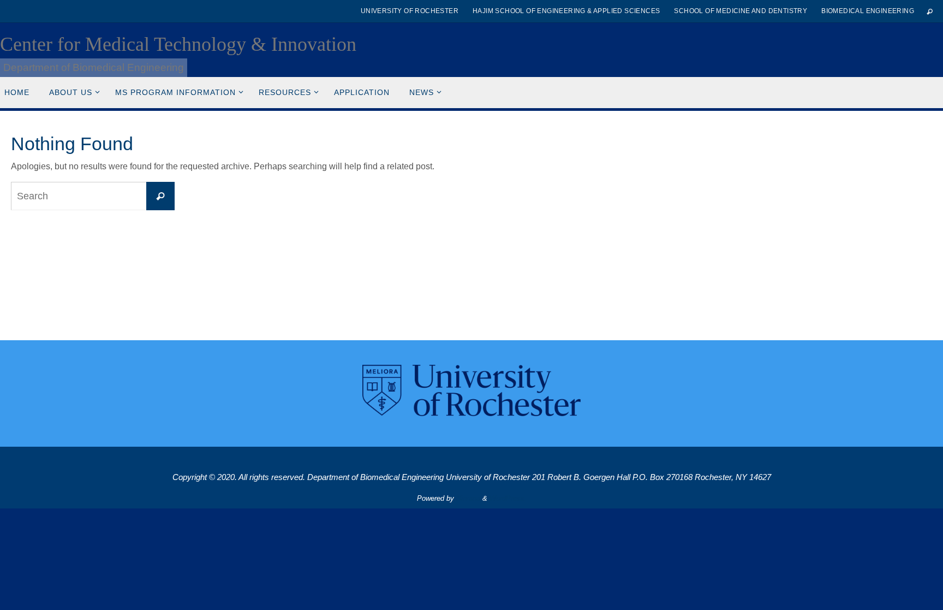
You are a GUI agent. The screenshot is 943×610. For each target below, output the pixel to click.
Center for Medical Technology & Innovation (178, 44)
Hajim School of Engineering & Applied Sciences (566, 11)
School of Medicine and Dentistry (740, 11)
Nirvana (468, 498)
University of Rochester (409, 11)
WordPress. (508, 498)
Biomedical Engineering (867, 11)
